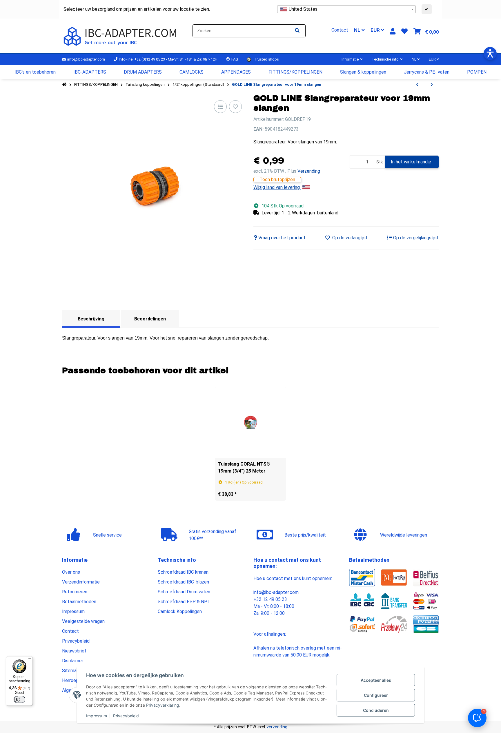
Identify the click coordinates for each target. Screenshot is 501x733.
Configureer (376, 695)
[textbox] (346, 9)
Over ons (71, 572)
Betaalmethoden (79, 601)
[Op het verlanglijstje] (235, 106)
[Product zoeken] (297, 30)
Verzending (308, 171)
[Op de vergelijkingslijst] (220, 106)
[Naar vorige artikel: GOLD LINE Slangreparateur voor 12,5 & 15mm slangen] (417, 84)
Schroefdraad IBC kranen (183, 572)
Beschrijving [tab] (91, 319)
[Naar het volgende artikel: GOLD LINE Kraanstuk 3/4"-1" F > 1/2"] (431, 84)
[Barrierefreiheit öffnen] (490, 53)
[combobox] (346, 9)
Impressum (96, 715)
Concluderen (376, 710)
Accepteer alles (376, 680)
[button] (392, 31)
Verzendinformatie (81, 582)
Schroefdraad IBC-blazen (183, 582)
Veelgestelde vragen (83, 621)
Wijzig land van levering (277, 187)
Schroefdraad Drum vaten (184, 592)
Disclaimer (72, 660)
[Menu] (29, 659)
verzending (277, 727)
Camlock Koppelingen (180, 611)
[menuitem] (35, 72)
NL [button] (358, 30)
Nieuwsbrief (74, 651)
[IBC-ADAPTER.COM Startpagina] (121, 35)
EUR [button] (376, 30)
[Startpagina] (64, 84)
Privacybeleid (126, 715)
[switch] (19, 699)
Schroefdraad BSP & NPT (184, 601)
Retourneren (74, 592)
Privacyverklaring (162, 705)
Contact (70, 631)
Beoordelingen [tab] (150, 319)
